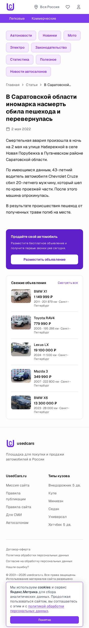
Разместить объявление (44, 259)
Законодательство (51, 47)
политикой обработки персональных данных (37, 608)
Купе (52, 493)
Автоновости (21, 35)
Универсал (57, 516)
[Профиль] (78, 6)
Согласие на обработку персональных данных (39, 561)
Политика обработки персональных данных (37, 555)
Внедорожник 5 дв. (64, 485)
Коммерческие (44, 18)
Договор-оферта (18, 549)
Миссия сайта (17, 485)
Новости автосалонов (28, 71)
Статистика (19, 59)
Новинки (50, 35)
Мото (72, 35)
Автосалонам (17, 522)
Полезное (48, 59)
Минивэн (55, 501)
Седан (53, 509)
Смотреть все (68, 283)
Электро (17, 47)
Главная (13, 85)
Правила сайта (18, 507)
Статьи (32, 85)
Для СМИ (14, 515)
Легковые (17, 18)
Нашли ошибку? (17, 567)
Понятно (44, 620)
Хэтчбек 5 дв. (59, 524)
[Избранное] (67, 6)
